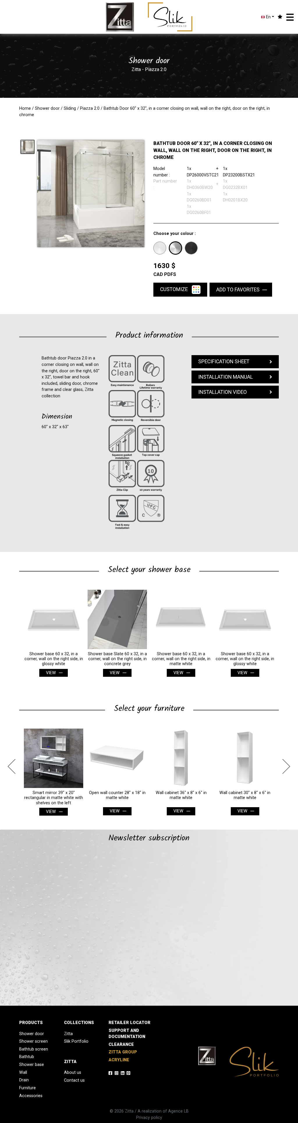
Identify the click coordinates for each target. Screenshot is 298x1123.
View (51, 672)
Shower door (47, 108)
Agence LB (178, 1111)
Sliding (70, 108)
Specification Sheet (223, 361)
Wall (23, 1072)
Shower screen (33, 1041)
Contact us (74, 1080)
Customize (174, 289)
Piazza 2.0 (90, 108)
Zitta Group (123, 1052)
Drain (24, 1080)
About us (72, 1072)
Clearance (121, 1044)
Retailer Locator (129, 1022)
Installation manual (225, 377)
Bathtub (26, 1056)
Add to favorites (238, 290)
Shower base (31, 1064)
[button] (290, 17)
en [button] (268, 17)
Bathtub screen (33, 1049)
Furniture (27, 1087)
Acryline (119, 1060)
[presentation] (13, 766)
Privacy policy (149, 1117)
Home (25, 108)
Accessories (30, 1095)
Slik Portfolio (76, 1041)
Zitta (68, 1033)
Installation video (222, 392)
